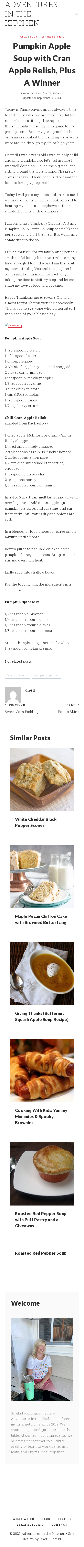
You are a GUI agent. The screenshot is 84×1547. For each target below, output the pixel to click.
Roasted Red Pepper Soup (40, 1253)
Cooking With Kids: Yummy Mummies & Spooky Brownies (41, 1116)
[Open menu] (68, 14)
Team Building (30, 1524)
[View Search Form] (76, 13)
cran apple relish (18, 675)
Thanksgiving (52, 36)
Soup (34, 36)
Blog (46, 1518)
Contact (59, 1524)
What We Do (23, 1518)
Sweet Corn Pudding (22, 708)
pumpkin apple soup (46, 675)
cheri (27, 93)
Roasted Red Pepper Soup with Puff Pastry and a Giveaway (40, 1219)
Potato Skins (68, 708)
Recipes (65, 1518)
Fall (23, 36)
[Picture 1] (42, 326)
